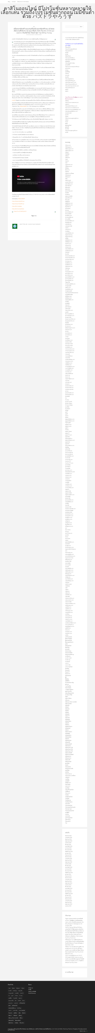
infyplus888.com (69, 299)
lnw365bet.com (69, 340)
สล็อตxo (67, 730)
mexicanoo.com (69, 361)
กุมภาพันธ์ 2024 (68, 888)
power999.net (68, 450)
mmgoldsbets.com (70, 366)
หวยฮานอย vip (68, 773)
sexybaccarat (68, 113)
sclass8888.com (69, 501)
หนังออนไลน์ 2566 (69, 768)
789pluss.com (68, 166)
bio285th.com (68, 215)
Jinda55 (67, 301)
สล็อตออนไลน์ (68, 740)
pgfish (66, 417)
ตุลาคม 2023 (68, 895)
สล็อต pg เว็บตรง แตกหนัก (71, 702)
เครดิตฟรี (67, 781)
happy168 (67, 282)
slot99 (66, 52)
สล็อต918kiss (68, 721)
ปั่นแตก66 (67, 670)
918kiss (67, 100)
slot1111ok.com (68, 533)
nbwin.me (67, 375)
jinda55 (13, 100)
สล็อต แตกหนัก (68, 703)
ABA (66, 178)
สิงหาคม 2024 (68, 877)
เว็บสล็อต (67, 798)
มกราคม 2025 (68, 869)
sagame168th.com (69, 494)
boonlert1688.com (69, 220)
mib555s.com (68, 364)
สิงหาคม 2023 (68, 899)
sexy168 (67, 505)
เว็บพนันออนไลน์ (68, 796)
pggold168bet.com (69, 419)
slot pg (67, 531)
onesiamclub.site (69, 389)
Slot (15, 1000)
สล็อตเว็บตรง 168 (69, 747)
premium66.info (69, 452)
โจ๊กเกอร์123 (67, 47)
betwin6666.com (69, 212)
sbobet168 (67, 498)
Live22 (66, 336)
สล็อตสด (67, 738)
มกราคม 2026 (68, 848)
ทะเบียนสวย (67, 656)
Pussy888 (67, 468)
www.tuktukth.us (69, 624)
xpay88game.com (69, 626)
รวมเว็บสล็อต (68, 686)
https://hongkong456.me (71, 130)
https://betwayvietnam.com (72, 86)
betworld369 (68, 213)
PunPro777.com (69, 463)
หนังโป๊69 (67, 770)
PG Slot (67, 400)
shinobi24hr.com (69, 514)
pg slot (67, 114)
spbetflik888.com (69, 542)
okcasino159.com (69, 385)
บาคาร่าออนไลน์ (68, 666)
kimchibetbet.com (69, 315)
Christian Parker (38, 34)
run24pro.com (68, 486)
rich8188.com (68, 473)
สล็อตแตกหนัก (68, 761)
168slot (67, 152)
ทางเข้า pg (67, 659)
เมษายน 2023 (68, 906)
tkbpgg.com (68, 573)
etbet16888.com (69, 248)
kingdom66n (68, 317)
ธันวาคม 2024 (68, 870)
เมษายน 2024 (68, 884)
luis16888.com (68, 347)
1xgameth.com (69, 164)
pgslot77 (67, 433)
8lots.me (67, 169)
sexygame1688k (69, 510)
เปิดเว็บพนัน (67, 784)
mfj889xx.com (68, 363)
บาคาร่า (67, 663)
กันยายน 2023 (68, 897)
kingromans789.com (70, 319)
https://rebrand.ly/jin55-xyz (18, 201)
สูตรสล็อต (67, 763)
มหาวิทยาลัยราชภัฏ (69, 682)
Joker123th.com (69, 310)
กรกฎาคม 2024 (68, 879)
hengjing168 (68, 285)
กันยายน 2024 (68, 876)
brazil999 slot (68, 222)
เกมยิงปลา (67, 777)
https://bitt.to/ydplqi (17, 206)
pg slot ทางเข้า (68, 401)
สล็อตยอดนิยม (68, 737)
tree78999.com (69, 579)
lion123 (66, 331)
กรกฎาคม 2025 (68, 858)
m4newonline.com (69, 349)
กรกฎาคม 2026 (68, 837)
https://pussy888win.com (71, 111)
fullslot (66, 120)
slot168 (67, 535)
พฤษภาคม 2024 (68, 883)
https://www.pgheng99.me (71, 118)
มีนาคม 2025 (68, 865)
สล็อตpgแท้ (67, 728)
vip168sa (67, 614)
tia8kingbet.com (69, 570)
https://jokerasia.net (70, 87)
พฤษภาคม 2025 (68, 862)
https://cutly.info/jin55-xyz (18, 203)
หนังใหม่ (67, 772)
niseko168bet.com (69, 378)
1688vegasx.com (69, 148)
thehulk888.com (69, 568)
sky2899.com (68, 524)
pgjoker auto (68, 424)
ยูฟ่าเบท (67, 684)
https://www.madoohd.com (72, 102)
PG (66, 398)
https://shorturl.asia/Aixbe (18, 208)
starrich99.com (68, 552)
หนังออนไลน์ (68, 766)
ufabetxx (67, 591)
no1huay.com (68, 382)
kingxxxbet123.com (69, 321)
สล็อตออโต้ (67, 742)
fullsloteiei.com (68, 266)
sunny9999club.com (70, 556)
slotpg (66, 70)
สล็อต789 (67, 717)
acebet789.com (69, 182)
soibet (66, 540)
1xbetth (67, 73)
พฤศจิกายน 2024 (69, 872)
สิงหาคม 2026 (68, 835)
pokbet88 (67, 449)
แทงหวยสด (67, 816)
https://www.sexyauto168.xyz (72, 66)
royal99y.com (68, 484)
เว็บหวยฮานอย (68, 809)
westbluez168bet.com (70, 623)
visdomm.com (68, 619)
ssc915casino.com (69, 547)
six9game (67, 521)
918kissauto (68, 175)
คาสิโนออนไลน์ (68, 637)
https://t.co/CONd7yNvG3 (20, 211)
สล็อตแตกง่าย (68, 756)
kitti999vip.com (69, 324)
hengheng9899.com (70, 284)
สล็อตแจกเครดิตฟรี (69, 754)
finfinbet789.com (69, 259)
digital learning (68, 234)
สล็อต (34, 26)
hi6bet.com (68, 287)
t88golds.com (68, 559)
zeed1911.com (68, 631)
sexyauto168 (68, 507)
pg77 (66, 412)
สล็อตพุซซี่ (67, 733)
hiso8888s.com (69, 289)
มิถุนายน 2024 (68, 881)
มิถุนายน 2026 (68, 839)
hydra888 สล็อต (69, 294)
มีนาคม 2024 (68, 886)
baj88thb (67, 201)
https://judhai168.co (70, 57)
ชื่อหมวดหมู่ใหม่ (68, 638)
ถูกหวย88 (67, 649)
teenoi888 (67, 563)
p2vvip (66, 391)
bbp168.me (68, 206)
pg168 (66, 410)
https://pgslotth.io (69, 78)
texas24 (67, 566)
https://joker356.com (70, 80)
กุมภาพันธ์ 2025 (68, 867)
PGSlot (67, 429)
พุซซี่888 (67, 680)
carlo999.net (68, 224)
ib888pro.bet (68, 296)
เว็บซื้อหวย (67, 791)
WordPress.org (32, 993)
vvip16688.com (69, 621)
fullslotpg (67, 268)
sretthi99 (67, 543)
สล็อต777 (67, 716)
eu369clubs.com (69, 250)
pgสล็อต (67, 447)
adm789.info (68, 185)
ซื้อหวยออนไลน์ (68, 640)
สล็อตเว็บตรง (68, 56)
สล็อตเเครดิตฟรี (68, 752)
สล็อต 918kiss (68, 698)
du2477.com (68, 243)
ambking (67, 194)
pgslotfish (67, 442)
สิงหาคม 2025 (68, 856)
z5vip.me (67, 629)
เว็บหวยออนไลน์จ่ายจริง (70, 807)
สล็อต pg (67, 700)
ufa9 (66, 587)
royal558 (67, 482)
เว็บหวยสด (67, 803)
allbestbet (67, 187)
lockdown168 (68, 342)
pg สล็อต (67, 407)
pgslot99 (67, 436)
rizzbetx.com (68, 475)
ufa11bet (67, 582)
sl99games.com (69, 526)
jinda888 (67, 303)
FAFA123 (67, 252)
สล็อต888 (67, 61)
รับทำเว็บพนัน (68, 687)
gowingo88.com (69, 278)
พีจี (65, 677)
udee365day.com (69, 580)
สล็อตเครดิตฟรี (23, 106)
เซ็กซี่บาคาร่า (68, 782)
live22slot (67, 338)
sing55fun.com (68, 517)
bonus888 (67, 219)
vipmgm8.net (68, 615)
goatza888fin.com (69, 277)
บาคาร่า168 (67, 665)
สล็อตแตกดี (67, 759)
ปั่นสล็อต (67, 668)
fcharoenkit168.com (70, 256)
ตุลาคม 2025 (68, 853)
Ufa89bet (67, 586)
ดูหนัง (66, 123)
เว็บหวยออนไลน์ (68, 805)
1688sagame (68, 147)
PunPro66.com (69, 459)
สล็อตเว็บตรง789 (69, 749)
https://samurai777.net (70, 82)
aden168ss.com (69, 184)
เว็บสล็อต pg (68, 800)
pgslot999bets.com (70, 440)
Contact (14, 1)
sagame (67, 104)
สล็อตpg (67, 724)
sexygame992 (68, 512)
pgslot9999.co (68, 438)
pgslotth (67, 443)
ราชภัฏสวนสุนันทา (69, 689)
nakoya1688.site (69, 373)
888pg (67, 168)
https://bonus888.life (70, 59)
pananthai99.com (69, 392)
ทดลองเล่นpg (68, 651)
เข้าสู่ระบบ (30, 988)
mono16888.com (69, 368)
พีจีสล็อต (67, 679)
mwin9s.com (68, 371)
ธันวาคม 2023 (68, 891)
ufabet (66, 589)
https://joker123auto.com (71, 106)
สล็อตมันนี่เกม (68, 735)
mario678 (67, 357)
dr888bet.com (68, 240)
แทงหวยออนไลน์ (68, 817)
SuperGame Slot (69, 558)
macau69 (67, 354)
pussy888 (67, 64)
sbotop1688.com (69, 500)
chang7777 (68, 229)
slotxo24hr (67, 68)
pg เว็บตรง (67, 408)
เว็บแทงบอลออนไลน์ (69, 810)
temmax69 (68, 565)
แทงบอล (67, 814)
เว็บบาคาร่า (67, 793)
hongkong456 (68, 291)
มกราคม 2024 (68, 890)
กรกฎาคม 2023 (68, 900)
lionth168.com (68, 333)
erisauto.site (68, 247)
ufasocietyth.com (69, 600)
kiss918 (67, 77)
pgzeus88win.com (69, 445)
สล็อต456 (67, 709)
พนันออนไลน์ (68, 675)
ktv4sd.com (68, 326)
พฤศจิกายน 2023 (69, 893)
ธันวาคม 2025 (68, 849)
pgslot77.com (68, 435)
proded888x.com (69, 456)
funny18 (67, 75)
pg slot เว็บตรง (68, 403)
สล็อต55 (67, 710)
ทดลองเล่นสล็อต (68, 652)
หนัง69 (66, 765)
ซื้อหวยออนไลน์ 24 (69, 642)
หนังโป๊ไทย (67, 71)
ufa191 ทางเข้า (68, 584)
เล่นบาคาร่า (67, 786)
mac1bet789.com (69, 352)
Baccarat (67, 199)
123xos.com (68, 145)
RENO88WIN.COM (70, 471)
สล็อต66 (67, 712)
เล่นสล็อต (67, 788)
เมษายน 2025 (68, 863)
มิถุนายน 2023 (68, 902)
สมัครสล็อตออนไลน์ (69, 693)
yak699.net (68, 628)
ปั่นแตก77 (67, 672)
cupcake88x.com (69, 233)
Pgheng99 (68, 422)
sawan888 (67, 496)
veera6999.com (69, 612)
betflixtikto (67, 208)
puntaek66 (67, 464)
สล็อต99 (67, 723)
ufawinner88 (68, 601)
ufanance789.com (69, 598)
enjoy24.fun (68, 245)
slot (66, 528)
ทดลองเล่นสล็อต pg (69, 654)
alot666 (67, 192)
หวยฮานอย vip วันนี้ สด (70, 775)
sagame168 (68, 491)
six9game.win (68, 522)
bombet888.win (69, 217)
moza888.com (69, 370)
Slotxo (66, 536)
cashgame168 (68, 226)
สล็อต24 (67, 707)
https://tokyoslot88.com (71, 84)
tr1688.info (67, 577)
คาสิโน (66, 635)
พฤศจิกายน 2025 (69, 851)
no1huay (67, 380)
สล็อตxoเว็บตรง (68, 731)
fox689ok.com (68, 263)
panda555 (67, 396)
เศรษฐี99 (67, 812)
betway (67, 210)
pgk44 (66, 428)
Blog (9, 1)
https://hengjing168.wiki (71, 49)
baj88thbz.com (69, 203)
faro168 (67, 128)
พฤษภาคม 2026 (68, 841)
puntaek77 (68, 466)
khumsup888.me (69, 313)
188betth (67, 157)
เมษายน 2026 (68, 842)
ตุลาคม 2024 (68, 874)
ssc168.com (68, 545)
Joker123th (67, 308)
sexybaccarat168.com (70, 508)
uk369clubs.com (69, 605)
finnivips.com (68, 261)
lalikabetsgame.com (70, 327)
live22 (66, 121)
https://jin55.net (69, 50)
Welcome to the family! (23, 1)
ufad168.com (68, 594)
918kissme (67, 177)
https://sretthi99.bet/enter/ (71, 292)
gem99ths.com (69, 273)
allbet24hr (67, 189)
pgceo (66, 415)
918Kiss (67, 171)
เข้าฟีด (29, 989)
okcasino (67, 384)
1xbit (66, 162)
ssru (66, 550)
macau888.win (69, 356)
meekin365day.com (70, 359)
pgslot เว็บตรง (68, 431)
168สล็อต (67, 154)
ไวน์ (66, 823)
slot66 (66, 54)
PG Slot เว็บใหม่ (68, 405)
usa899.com (68, 607)
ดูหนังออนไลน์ (68, 125)
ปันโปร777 (67, 673)
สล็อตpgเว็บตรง (68, 726)
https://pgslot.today (70, 63)
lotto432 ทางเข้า (69, 343)
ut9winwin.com (69, 610)
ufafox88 (67, 596)
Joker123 (67, 305)
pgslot (66, 89)
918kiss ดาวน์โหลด (69, 173)
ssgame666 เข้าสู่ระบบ (70, 549)
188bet (67, 155)
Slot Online (68, 529)
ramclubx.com (68, 470)
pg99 (66, 414)
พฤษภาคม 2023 (68, 904)
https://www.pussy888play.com (73, 109)
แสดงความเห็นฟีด (32, 991)
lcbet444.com (68, 329)
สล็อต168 (67, 705)
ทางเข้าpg (67, 661)
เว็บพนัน (67, 795)
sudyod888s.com (69, 554)
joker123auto (68, 306)
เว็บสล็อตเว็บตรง (68, 802)
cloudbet (67, 231)
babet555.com (68, 198)
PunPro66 (67, 457)
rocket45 (67, 479)
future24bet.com (69, 271)
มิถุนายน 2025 (68, 860)
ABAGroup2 (68, 180)
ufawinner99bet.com (70, 603)
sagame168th (68, 493)
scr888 (67, 503)
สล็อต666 (67, 714)
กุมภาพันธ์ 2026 (68, 846)
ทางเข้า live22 (68, 658)
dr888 (66, 238)
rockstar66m (68, 480)
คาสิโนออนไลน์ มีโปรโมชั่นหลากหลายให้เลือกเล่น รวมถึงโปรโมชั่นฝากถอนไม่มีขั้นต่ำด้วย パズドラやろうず (47, 13)
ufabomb (67, 593)
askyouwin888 (68, 196)
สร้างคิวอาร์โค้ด (68, 694)
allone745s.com (69, 191)
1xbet (66, 159)
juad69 (66, 312)
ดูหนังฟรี (67, 127)
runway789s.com (69, 487)
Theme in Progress (72, 1029)
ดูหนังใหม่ (67, 647)
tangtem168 (68, 561)
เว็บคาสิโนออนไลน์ (69, 789)
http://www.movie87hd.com (72, 107)
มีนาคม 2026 (68, 844)
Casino (66, 227)
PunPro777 (68, 461)
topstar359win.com (69, 575)
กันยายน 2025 (68, 855)
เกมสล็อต (67, 779)
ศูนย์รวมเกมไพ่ (68, 691)
